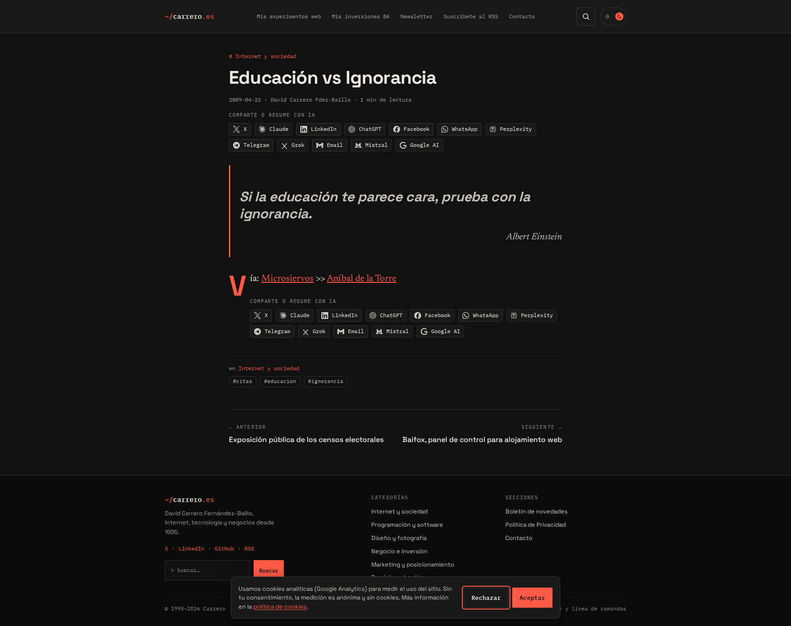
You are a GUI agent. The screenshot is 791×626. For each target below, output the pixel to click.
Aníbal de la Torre (361, 278)
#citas (242, 381)
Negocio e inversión (399, 551)
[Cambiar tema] (613, 16)
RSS (249, 548)
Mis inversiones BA (361, 16)
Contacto (522, 16)
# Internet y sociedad (262, 56)
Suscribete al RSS (471, 16)
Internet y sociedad (268, 368)
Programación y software (407, 525)
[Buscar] (586, 16)
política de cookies (280, 606)
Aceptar (532, 598)
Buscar (268, 570)
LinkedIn (191, 548)
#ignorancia (325, 381)
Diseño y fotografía (399, 538)
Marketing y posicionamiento (412, 564)
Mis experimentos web (289, 16)
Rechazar (486, 598)
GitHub (224, 548)
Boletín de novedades (536, 511)
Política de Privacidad (535, 525)
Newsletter (417, 16)
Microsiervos (287, 278)
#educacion (280, 381)
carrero (189, 16)
